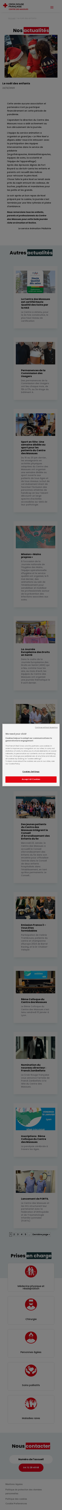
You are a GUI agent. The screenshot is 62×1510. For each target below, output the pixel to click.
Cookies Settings (30, 772)
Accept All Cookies (31, 779)
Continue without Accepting (46, 727)
